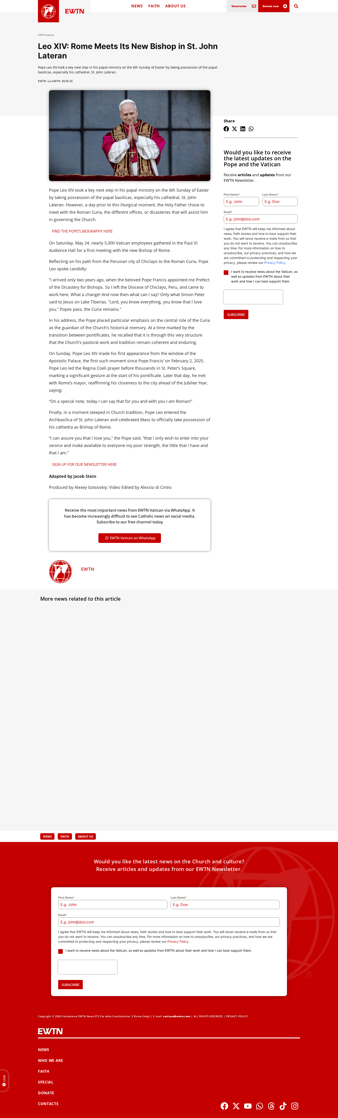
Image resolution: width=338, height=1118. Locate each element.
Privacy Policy (274, 263)
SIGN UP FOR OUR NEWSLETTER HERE (84, 464)
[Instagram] (294, 1106)
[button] (226, 129)
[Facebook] (224, 1106)
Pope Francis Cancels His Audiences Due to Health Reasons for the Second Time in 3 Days (78, 674)
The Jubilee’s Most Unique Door (251, 779)
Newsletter (239, 6)
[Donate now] (285, 6)
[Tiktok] (283, 1106)
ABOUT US (175, 6)
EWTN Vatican (46, 35)
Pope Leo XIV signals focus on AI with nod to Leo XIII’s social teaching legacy (80, 784)
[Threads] (271, 1106)
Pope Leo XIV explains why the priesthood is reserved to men (162, 781)
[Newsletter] (254, 6)
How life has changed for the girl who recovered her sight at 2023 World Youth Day (164, 674)
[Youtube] (248, 1106)
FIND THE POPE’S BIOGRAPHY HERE (82, 231)
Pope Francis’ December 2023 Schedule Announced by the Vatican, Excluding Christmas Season (256, 674)
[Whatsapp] (259, 1106)
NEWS (137, 6)
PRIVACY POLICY (237, 1016)
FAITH (154, 6)
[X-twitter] (236, 1106)
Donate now (271, 6)
